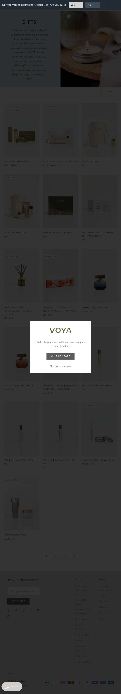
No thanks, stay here (60, 366)
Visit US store (60, 356)
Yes (73, 5)
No (89, 5)
